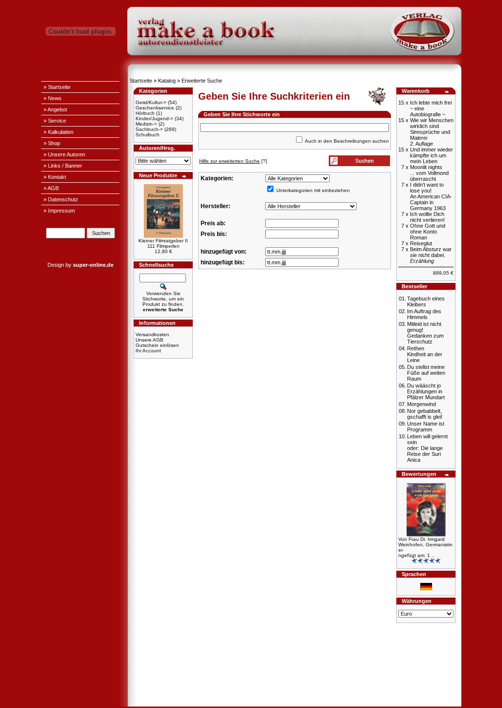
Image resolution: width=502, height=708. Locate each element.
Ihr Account (148, 350)
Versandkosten (152, 334)
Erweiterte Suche (202, 81)
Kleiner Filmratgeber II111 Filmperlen (163, 243)
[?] (233, 161)
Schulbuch (148, 134)
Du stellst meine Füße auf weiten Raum (426, 373)
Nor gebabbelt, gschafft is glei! (424, 414)
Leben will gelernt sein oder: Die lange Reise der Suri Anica (427, 448)
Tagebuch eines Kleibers (426, 301)
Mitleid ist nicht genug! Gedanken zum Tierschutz (425, 332)
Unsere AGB (149, 340)
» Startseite (57, 87)
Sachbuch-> (149, 129)
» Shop (52, 143)
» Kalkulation (58, 132)
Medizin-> (146, 124)
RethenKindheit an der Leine (424, 354)
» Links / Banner (63, 166)
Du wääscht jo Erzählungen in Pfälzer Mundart (426, 391)
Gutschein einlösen (157, 345)
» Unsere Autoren (64, 154)
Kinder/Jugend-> (154, 118)
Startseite (141, 81)
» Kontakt (55, 177)
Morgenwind (421, 404)
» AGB (51, 188)
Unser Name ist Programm (425, 426)
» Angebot (55, 109)
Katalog (167, 81)
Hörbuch (145, 113)
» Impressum (59, 211)
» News (53, 98)
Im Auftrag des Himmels (424, 314)
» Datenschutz (61, 199)
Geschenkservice (155, 107)
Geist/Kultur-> (151, 102)
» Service (55, 121)
